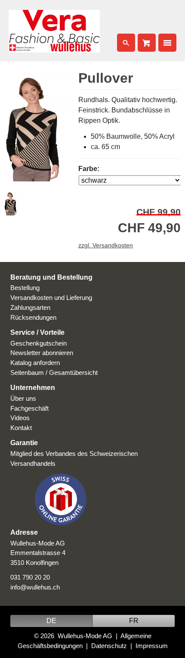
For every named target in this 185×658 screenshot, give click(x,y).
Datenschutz (109, 645)
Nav (167, 43)
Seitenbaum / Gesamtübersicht (54, 372)
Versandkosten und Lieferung (51, 297)
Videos (20, 417)
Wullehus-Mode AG (85, 635)
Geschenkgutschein (38, 343)
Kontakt (21, 427)
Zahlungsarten (30, 307)
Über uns (23, 398)
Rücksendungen (33, 317)
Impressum (152, 645)
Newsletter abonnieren (41, 352)
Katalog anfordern (35, 362)
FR (134, 620)
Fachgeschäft (29, 408)
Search (126, 43)
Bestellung (25, 287)
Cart (147, 43)
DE (51, 620)
